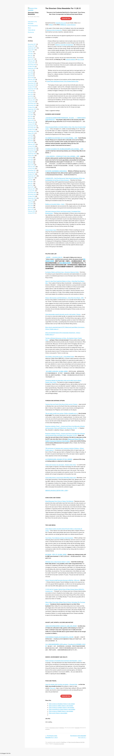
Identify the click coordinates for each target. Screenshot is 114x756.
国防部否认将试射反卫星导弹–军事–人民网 (56, 490)
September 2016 (32, 68)
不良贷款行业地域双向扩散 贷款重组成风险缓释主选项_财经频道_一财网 (64, 149)
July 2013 (30, 135)
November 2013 (32, 127)
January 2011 (31, 191)
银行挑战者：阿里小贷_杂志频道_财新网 (55, 554)
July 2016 (30, 70)
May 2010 (30, 205)
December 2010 (32, 192)
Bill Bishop (62, 727)
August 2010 (31, 200)
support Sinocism (71, 24)
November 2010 (32, 194)
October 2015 (31, 87)
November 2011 (32, 172)
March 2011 (31, 187)
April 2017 (30, 57)
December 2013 (32, 126)
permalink (47, 729)
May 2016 (30, 74)
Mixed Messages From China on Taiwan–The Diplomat (59, 501)
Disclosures (31, 32)
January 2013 (31, 146)
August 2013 (31, 133)
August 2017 (31, 50)
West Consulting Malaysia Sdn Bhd (76, 742)
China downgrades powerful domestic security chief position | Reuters (63, 314)
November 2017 (32, 44)
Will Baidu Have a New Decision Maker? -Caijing (57, 561)
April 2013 (30, 140)
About (29, 28)
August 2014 (31, 111)
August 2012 (31, 155)
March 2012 (31, 165)
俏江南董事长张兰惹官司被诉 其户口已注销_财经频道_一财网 (61, 138)
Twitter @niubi (31, 30)
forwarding (58, 23)
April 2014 (30, 118)
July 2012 (30, 157)
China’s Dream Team (50, 230)
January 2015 (31, 101)
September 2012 (32, 153)
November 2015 (32, 85)
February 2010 (31, 211)
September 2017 (32, 48)
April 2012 (30, 163)
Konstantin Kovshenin (59, 743)
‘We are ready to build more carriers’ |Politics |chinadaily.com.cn (61, 413)
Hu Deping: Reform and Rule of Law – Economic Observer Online (62, 272)
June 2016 (30, 72)
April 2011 (30, 185)
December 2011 (32, 170)
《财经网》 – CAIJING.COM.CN (53, 257)
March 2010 (31, 209)
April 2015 (30, 96)
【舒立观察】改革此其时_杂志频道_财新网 (56, 371)
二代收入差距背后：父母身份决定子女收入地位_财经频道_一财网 (62, 156)
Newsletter (77, 727)
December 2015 (32, 83)
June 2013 (30, 137)
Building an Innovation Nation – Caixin (54, 204)
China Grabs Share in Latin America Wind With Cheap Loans (60, 477)
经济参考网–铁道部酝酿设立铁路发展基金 (56, 171)
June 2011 (30, 181)
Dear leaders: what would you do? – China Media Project (59, 356)
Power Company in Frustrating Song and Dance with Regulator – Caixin (63, 660)
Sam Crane (80, 59)
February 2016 (31, 79)
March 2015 (31, 98)
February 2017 (31, 61)
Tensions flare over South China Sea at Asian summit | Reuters (61, 404)
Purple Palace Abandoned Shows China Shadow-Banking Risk (62, 81)
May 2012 (30, 161)
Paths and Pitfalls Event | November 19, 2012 (65, 435)
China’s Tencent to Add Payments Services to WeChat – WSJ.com (62, 580)
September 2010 (32, 198)
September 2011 (32, 176)
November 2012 (32, 150)
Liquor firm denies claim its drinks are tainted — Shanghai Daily (61, 684)
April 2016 (30, 76)
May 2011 (30, 183)
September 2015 (32, 88)
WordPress (63, 742)
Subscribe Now (66, 18)
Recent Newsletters (33, 25)
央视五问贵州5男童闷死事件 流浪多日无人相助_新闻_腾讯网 (61, 626)
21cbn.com (52, 688)
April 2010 (30, 207)
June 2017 (30, 53)
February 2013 (31, 144)
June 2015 (30, 92)
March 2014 (31, 120)
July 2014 (30, 113)
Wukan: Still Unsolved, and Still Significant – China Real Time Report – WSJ (64, 298)
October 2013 (31, 129)
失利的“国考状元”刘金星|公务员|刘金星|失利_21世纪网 (59, 637)
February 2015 (31, 100)
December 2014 (32, 103)
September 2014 (32, 109)
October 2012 (31, 152)
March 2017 (31, 59)
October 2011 (31, 174)
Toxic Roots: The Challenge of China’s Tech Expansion (59, 538)
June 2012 (30, 159)
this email (63, 23)
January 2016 (31, 81)
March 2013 (31, 142)
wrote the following (70, 59)
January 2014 (31, 124)
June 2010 (30, 203)
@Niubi (51, 24)
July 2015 (30, 90)
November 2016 (32, 64)
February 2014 (31, 122)
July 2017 (30, 51)
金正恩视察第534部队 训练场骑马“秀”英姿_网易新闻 (58, 459)
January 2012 (31, 168)
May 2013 (30, 139)
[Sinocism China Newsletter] (35, 10)
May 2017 (30, 55)
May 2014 (30, 116)
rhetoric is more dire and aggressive (64, 44)
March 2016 (31, 77)
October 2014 (31, 107)
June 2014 (30, 114)
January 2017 (31, 63)
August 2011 (31, 178)
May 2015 (30, 94)
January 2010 (31, 213)
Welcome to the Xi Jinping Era (54, 30)
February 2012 (31, 166)
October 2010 (31, 196)
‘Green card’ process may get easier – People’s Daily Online (60, 464)
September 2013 (32, 131)
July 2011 (30, 179)
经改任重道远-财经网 (65, 263)
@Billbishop (63, 24)
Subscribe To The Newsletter (32, 22)
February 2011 (31, 189)
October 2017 (31, 46)
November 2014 (32, 105)
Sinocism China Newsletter (33, 13)
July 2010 (30, 202)
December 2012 (32, 148)
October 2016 (31, 66)
